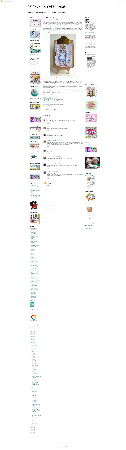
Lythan (32, 274)
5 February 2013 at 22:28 (56, 156)
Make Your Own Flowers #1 (35, 195)
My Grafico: (45, 98)
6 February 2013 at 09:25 (55, 163)
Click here (51, 78)
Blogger (67, 446)
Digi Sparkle (33, 250)
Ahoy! (33, 420)
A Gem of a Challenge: (47, 100)
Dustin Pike (33, 254)
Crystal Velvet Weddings (35, 245)
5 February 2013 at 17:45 (55, 149)
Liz (47, 182)
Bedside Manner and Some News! (35, 413)
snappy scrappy (50, 133)
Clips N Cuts (33, 233)
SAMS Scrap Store (34, 285)
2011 (32, 429)
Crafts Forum (33, 242)
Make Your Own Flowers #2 (35, 196)
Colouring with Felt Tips (35, 186)
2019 (32, 334)
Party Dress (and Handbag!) (34, 401)
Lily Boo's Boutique (34, 272)
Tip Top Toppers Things (46, 6)
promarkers (63, 110)
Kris (31, 270)
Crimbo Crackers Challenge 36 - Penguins (35, 363)
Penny (48, 171)
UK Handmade (33, 294)
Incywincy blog (33, 268)
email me (94, 47)
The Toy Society (33, 290)
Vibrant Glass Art (33, 296)
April (32, 357)
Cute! (32, 387)
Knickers (33, 403)
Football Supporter (35, 365)
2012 (32, 427)
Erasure (32, 257)
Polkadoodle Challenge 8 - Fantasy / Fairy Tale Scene (36, 380)
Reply (48, 123)
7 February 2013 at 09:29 (52, 182)
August (33, 351)
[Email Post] (55, 109)
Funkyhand (33, 262)
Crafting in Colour (34, 241)
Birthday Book (33, 185)
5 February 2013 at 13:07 (57, 133)
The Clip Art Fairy (34, 288)
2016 (32, 339)
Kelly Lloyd (49, 163)
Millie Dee (32, 277)
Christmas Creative (34, 232)
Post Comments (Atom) (52, 208)
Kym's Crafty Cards (50, 140)
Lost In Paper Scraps (34, 273)
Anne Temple (49, 156)
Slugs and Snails (35, 369)
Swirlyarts (48, 149)
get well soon (52, 110)
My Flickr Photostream (34, 278)
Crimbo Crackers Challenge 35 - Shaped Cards (35, 398)
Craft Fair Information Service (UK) (34, 237)
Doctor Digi (48, 110)
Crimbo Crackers (90, 175)
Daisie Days (33, 249)
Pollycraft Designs (34, 284)
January (33, 425)
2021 (32, 331)
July (32, 353)
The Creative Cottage (34, 289)
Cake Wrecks (33, 229)
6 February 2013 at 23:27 (53, 171)
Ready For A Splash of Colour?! (35, 372)
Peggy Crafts (33, 281)
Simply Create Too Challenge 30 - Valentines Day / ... (35, 422)
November (34, 346)
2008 (32, 433)
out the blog (56, 91)
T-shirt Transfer (33, 198)
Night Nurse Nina (56, 28)
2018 (32, 336)
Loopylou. (48, 118)
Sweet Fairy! (34, 386)
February (33, 360)
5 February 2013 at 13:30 (58, 140)
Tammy (48, 126)
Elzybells (32, 256)
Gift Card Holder (33, 194)
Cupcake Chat (33, 246)
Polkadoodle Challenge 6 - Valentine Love (36, 407)
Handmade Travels (34, 265)
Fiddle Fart (32, 260)
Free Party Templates (34, 261)
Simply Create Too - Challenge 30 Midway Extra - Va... (36, 410)
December (34, 345)
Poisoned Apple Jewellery (35, 282)
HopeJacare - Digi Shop (35, 266)
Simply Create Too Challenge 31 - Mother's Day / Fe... (35, 383)
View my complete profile (89, 32)
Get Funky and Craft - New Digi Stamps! (35, 389)
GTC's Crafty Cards (34, 264)
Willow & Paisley (33, 297)
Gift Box (32, 192)
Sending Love (34, 395)
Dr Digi (46, 23)
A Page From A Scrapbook (34, 367)
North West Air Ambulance (35, 280)
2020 (32, 333)
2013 (32, 344)
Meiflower (32, 276)
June (33, 354)
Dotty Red (32, 253)
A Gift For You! (34, 373)
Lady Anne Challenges (47, 97)
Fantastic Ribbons (34, 258)
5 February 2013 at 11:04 (55, 118)
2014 (32, 342)
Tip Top (92, 19)
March (33, 359)
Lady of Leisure (34, 391)
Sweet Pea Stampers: (47, 102)
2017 (32, 337)
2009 (32, 432)
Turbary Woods (33, 293)
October (33, 348)
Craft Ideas (32, 238)
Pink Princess (34, 375)
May (32, 356)
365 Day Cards (46, 99)
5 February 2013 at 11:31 (54, 126)
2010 (32, 430)
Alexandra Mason (34, 228)
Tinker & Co (33, 292)
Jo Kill (32, 269)
